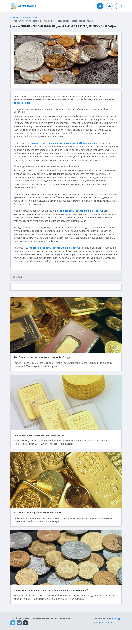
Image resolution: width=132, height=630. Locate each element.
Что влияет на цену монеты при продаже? (37, 512)
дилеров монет (22, 103)
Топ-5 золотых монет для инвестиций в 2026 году (42, 357)
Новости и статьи (30, 17)
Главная (14, 17)
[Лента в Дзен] (25, 623)
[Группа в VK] (19, 623)
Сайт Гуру (117, 618)
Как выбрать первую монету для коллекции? (39, 435)
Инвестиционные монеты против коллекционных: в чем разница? (51, 590)
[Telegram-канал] (12, 623)
